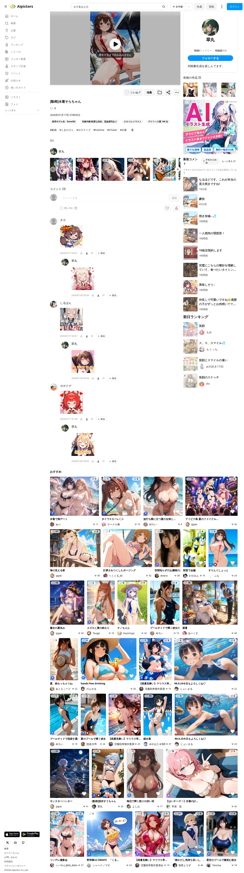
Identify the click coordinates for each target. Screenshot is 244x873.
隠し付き (68, 208)
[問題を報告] (92, 253)
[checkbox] (61, 208)
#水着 (123, 130)
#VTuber (112, 130)
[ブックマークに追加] (159, 92)
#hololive (98, 130)
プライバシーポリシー (15, 865)
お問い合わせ (10, 857)
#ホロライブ (83, 130)
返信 (103, 253)
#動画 (53, 130)
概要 (6, 848)
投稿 (211, 6)
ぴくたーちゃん (11, 853)
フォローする (210, 58)
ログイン (235, 6)
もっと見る (227, 161)
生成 (199, 6)
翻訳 (52, 140)
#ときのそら (66, 130)
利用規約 (8, 861)
